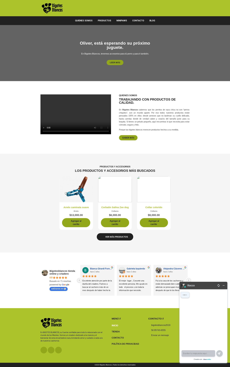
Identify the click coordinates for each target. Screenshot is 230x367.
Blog (152, 20)
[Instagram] (51, 350)
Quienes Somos (84, 20)
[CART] (187, 8)
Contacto (138, 20)
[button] (75, 114)
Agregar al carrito (76, 222)
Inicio (115, 325)
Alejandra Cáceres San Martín (174, 269)
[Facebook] (43, 350)
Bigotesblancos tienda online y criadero (62, 272)
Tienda (116, 332)
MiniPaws (121, 20)
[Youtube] (58, 350)
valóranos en (57, 289)
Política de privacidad (125, 344)
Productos (104, 20)
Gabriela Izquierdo (136, 269)
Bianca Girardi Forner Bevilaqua (101, 269)
